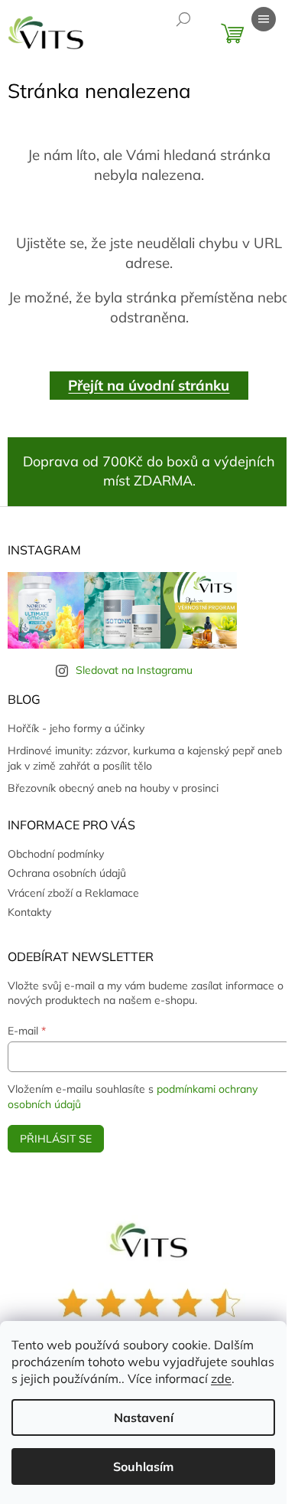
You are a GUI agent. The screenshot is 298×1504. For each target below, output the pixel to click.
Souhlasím (143, 1466)
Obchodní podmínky (56, 854)
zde (221, 1378)
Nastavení (143, 1417)
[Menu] (263, 19)
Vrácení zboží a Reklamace (73, 893)
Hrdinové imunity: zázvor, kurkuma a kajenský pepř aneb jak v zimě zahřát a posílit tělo (145, 758)
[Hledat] (183, 19)
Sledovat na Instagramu (134, 670)
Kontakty (29, 912)
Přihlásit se (56, 1139)
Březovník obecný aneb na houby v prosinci (113, 788)
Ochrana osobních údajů (67, 873)
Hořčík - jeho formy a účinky (76, 728)
